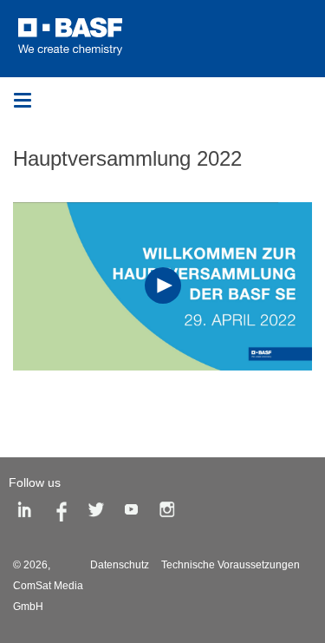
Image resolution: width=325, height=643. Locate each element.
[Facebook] (61, 512)
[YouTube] (132, 512)
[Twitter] (96, 512)
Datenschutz (119, 565)
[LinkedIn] (25, 512)
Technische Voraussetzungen (230, 565)
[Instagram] (167, 512)
